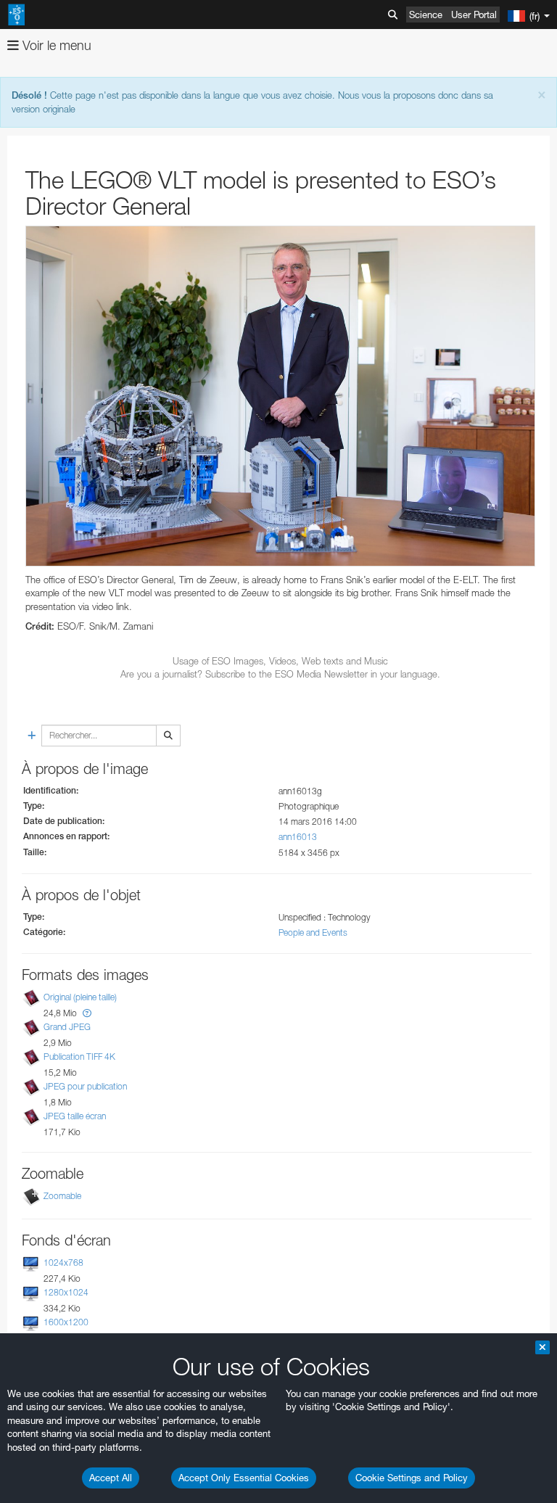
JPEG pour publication (85, 1086)
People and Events (312, 932)
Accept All (110, 1477)
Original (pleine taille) (80, 997)
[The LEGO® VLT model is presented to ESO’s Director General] (280, 395)
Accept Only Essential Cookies (243, 1477)
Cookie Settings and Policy (411, 1477)
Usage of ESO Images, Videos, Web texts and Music (280, 661)
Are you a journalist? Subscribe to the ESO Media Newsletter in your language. (280, 674)
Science (425, 14)
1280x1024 (66, 1292)
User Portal (474, 14)
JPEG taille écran (75, 1116)
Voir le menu (55, 45)
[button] (87, 1013)
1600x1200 (66, 1322)
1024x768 (63, 1262)
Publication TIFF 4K (79, 1056)
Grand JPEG (67, 1026)
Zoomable (62, 1195)
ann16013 (297, 836)
